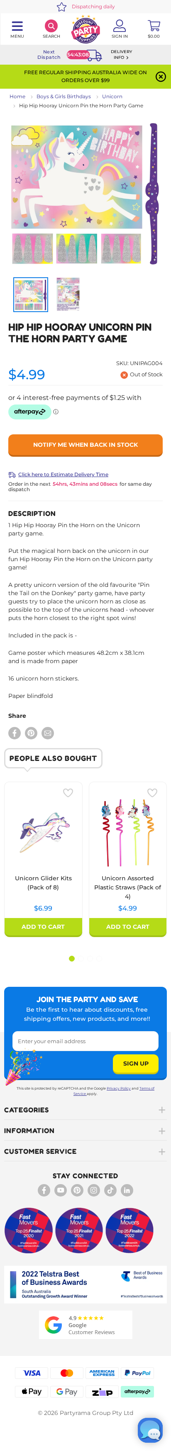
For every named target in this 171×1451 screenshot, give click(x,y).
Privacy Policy (119, 1088)
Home (17, 96)
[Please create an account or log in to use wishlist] (68, 793)
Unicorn (112, 96)
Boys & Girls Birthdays (64, 96)
